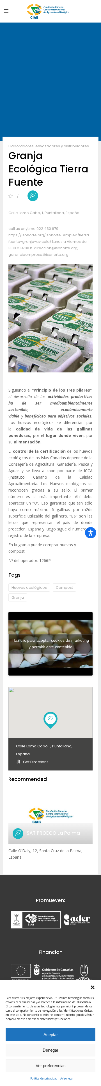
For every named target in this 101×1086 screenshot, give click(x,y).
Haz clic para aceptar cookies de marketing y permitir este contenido (50, 643)
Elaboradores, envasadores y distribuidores (48, 146)
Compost (64, 587)
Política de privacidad (44, 1078)
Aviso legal (67, 1078)
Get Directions (35, 762)
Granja (18, 597)
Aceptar (50, 1034)
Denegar (50, 1050)
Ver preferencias (51, 1065)
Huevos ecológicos (29, 587)
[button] (92, 987)
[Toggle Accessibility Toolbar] (90, 533)
